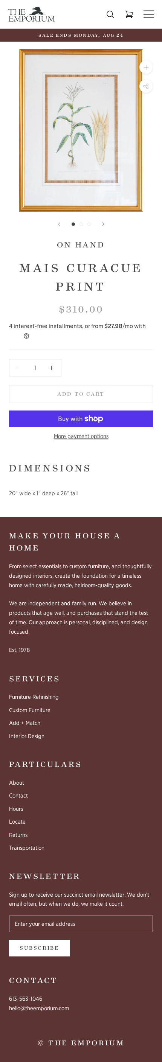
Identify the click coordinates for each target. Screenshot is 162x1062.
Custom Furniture (29, 710)
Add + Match (24, 723)
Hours (16, 808)
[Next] (103, 224)
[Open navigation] (149, 14)
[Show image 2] (81, 224)
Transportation (26, 847)
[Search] (110, 14)
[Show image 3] (89, 224)
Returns (18, 835)
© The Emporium (81, 1043)
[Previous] (59, 224)
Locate (17, 821)
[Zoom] (146, 67)
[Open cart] (129, 14)
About (16, 782)
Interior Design (26, 736)
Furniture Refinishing (34, 696)
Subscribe (39, 948)
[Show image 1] (73, 224)
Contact (18, 795)
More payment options (81, 436)
